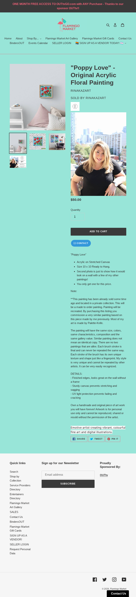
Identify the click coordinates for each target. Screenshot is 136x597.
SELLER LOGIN (19, 544)
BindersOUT (17, 521)
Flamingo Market (118, 589)
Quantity (75, 209)
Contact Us (16, 516)
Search (14, 471)
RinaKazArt (96, 98)
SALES (14, 511)
